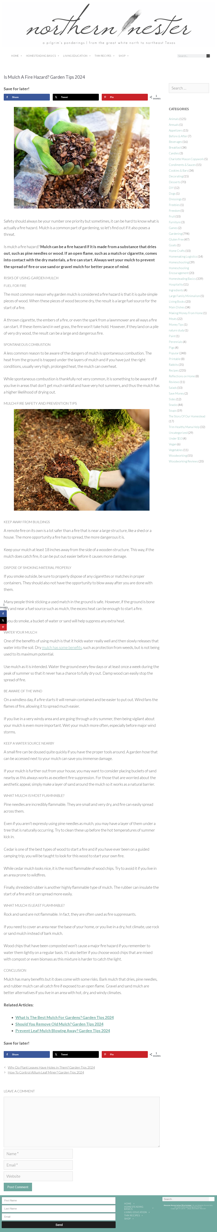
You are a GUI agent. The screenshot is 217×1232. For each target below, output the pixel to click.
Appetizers (176, 130)
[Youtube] (165, 56)
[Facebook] (146, 56)
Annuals (174, 124)
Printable (175, 359)
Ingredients (176, 290)
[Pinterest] (159, 56)
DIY (171, 188)
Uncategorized (178, 432)
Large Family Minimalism (184, 296)
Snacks (173, 405)
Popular (174, 353)
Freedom (174, 210)
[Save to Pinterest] (3, 627)
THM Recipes (103, 55)
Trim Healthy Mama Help (184, 427)
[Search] (208, 56)
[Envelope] (171, 56)
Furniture (175, 222)
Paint (172, 336)
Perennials (175, 342)
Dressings (175, 199)
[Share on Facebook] (3, 613)
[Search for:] (189, 88)
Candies (174, 153)
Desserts (174, 182)
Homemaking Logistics (183, 256)
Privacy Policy (188, 1217)
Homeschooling (179, 262)
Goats (172, 245)
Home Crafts (177, 251)
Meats (173, 319)
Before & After (178, 136)
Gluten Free (176, 239)
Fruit (172, 216)
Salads (173, 387)
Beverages (175, 142)
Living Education (75, 55)
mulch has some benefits (62, 647)
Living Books (177, 301)
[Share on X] (3, 620)
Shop (122, 55)
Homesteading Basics (41, 55)
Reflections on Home (182, 376)
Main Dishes (177, 307)
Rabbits (173, 364)
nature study (176, 330)
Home (15, 55)
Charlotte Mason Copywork (186, 159)
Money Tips (176, 324)
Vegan (172, 444)
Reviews (174, 382)
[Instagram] (152, 56)
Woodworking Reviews (183, 461)
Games (173, 228)
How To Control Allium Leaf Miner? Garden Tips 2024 (46, 1072)
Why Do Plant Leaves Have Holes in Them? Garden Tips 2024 (51, 1067)
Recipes (174, 370)
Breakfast (175, 147)
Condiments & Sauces (182, 165)
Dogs (172, 193)
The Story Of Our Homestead (187, 416)
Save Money (176, 393)
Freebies (174, 205)
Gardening (175, 233)
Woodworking (178, 455)
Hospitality (176, 284)
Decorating (176, 176)
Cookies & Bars (178, 170)
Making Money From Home (186, 313)
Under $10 (175, 438)
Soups (172, 410)
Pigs (171, 347)
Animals (174, 119)
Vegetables (176, 450)
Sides (172, 399)
